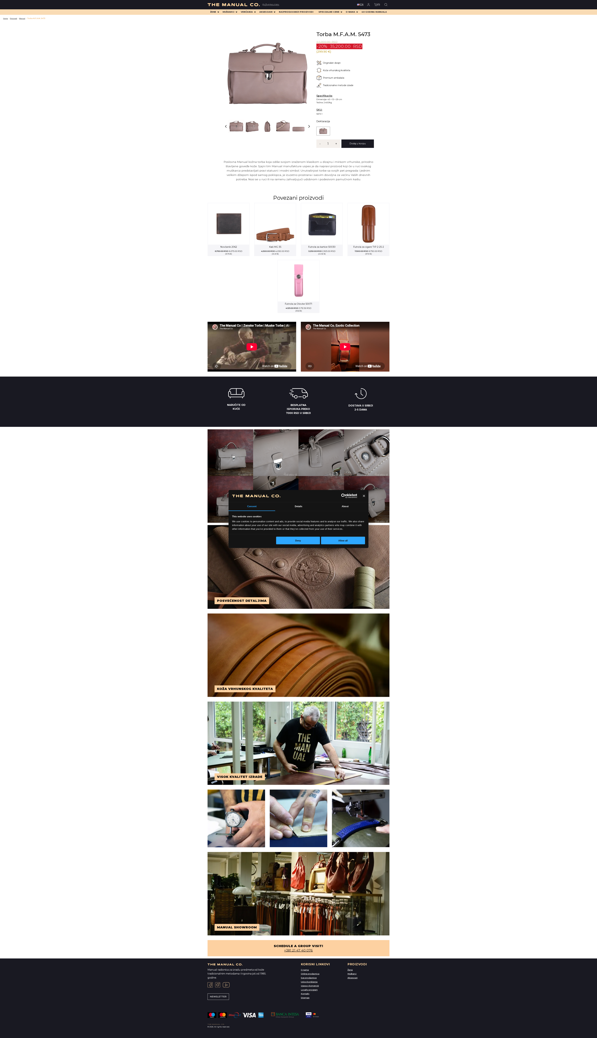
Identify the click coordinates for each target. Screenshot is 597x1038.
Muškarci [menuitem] (228, 12)
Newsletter (218, 996)
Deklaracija (323, 121)
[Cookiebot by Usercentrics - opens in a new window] (343, 496)
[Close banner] (364, 496)
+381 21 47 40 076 (298, 950)
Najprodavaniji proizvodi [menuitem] (296, 12)
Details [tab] (298, 506)
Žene (350, 970)
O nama (305, 970)
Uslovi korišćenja (309, 982)
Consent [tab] (252, 506)
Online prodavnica (310, 974)
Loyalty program (309, 990)
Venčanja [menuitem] (247, 12)
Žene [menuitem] (213, 12)
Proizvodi (13, 18)
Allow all (343, 540)
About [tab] (345, 506)
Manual (22, 18)
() (378, 4)
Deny (298, 540)
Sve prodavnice (309, 978)
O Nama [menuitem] (350, 12)
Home (5, 18)
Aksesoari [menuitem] (266, 12)
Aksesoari (352, 978)
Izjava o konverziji (310, 986)
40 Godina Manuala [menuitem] (374, 12)
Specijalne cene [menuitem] (329, 12)
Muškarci (351, 974)
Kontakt (305, 994)
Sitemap (305, 998)
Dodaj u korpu (357, 143)
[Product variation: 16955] (323, 131)
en (361, 4)
